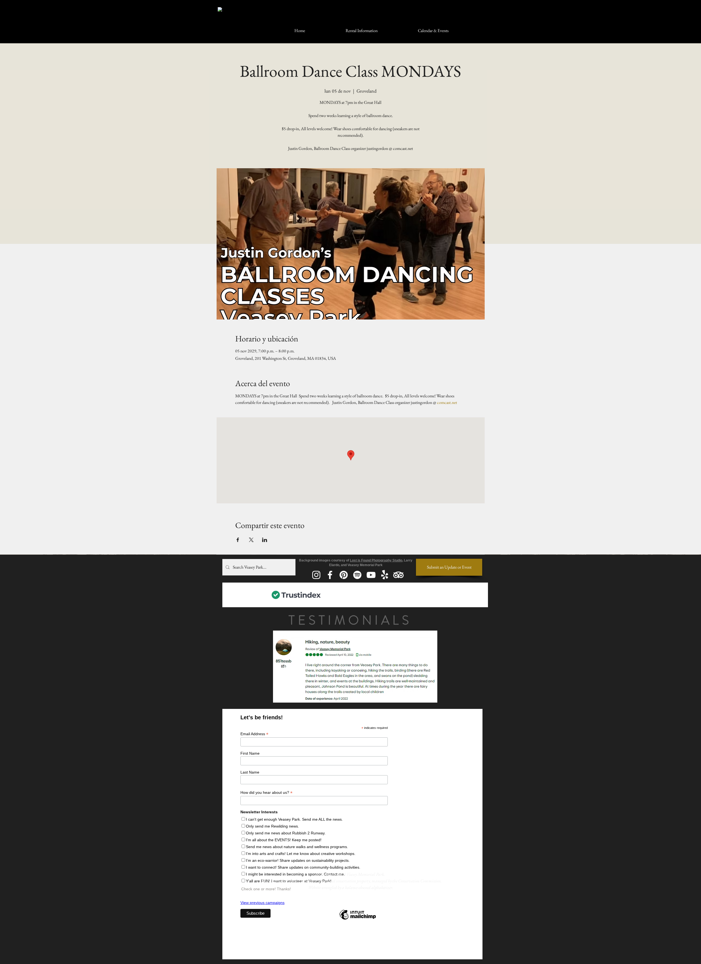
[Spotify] (357, 574)
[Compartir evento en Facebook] (237, 540)
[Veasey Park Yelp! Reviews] (384, 574)
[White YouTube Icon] (371, 574)
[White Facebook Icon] (329, 574)
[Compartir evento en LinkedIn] (264, 540)
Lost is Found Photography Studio (376, 560)
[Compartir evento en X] (251, 540)
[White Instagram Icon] (316, 574)
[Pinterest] (343, 574)
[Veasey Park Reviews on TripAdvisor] (398, 574)
